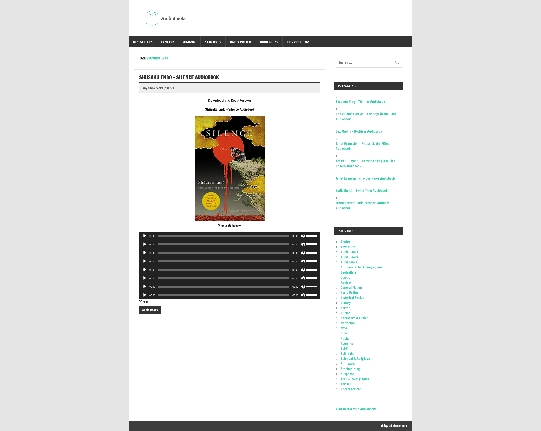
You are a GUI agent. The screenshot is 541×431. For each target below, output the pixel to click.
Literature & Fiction (355, 318)
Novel (344, 328)
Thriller (346, 384)
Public (345, 338)
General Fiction (351, 287)
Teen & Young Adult (355, 379)
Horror (345, 307)
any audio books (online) (158, 88)
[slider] (312, 235)
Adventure (348, 247)
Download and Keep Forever (229, 100)
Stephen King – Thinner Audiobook (360, 101)
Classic (345, 277)
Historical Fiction (352, 297)
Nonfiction (348, 323)
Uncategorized (351, 389)
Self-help (347, 353)
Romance (189, 42)
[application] (229, 236)
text (145, 302)
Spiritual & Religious (355, 358)
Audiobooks (349, 262)
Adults (345, 241)
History (346, 302)
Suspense (347, 374)
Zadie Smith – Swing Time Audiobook (362, 190)
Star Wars (213, 42)
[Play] (145, 236)
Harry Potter (240, 42)
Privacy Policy (298, 42)
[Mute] (303, 236)
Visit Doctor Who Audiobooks (356, 409)
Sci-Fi (344, 348)
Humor (345, 313)
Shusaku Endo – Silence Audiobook (179, 77)
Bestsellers (143, 42)
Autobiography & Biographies (361, 267)
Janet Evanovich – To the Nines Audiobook (365, 178)
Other (345, 333)
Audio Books (268, 42)
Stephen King (350, 368)
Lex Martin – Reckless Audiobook (359, 131)
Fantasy (167, 42)
